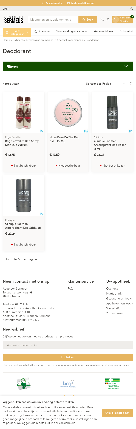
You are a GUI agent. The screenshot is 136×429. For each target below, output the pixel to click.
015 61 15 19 (21, 304)
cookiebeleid (67, 423)
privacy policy (121, 365)
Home (6, 40)
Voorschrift (113, 308)
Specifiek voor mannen (70, 40)
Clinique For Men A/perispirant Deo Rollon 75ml (110, 145)
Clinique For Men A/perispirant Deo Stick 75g (23, 226)
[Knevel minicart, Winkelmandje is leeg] (115, 19)
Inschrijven (68, 357)
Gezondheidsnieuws (119, 298)
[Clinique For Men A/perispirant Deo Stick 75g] (23, 195)
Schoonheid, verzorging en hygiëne (33, 40)
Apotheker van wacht (119, 303)
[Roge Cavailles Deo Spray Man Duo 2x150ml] (23, 112)
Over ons (112, 288)
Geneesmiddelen (104, 31)
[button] (68, 66)
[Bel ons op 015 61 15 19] (102, 19)
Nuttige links (114, 293)
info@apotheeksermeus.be (37, 308)
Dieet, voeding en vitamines (72, 31)
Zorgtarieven (114, 313)
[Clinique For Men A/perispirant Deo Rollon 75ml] (112, 112)
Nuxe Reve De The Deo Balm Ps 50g (64, 139)
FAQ (70, 288)
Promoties (44, 31)
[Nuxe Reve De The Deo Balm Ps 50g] (68, 112)
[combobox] (53, 19)
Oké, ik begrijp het (117, 413)
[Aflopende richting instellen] (131, 83)
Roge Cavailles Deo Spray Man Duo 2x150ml (22, 143)
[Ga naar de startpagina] (13, 19)
